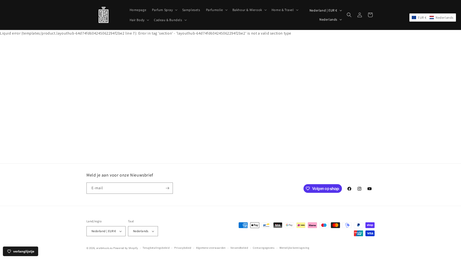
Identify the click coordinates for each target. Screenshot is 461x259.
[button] (164, 10)
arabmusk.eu (104, 248)
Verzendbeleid (239, 247)
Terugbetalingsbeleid (156, 247)
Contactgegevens (264, 247)
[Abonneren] (167, 188)
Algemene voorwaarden (211, 247)
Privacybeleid (182, 247)
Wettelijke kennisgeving (294, 247)
